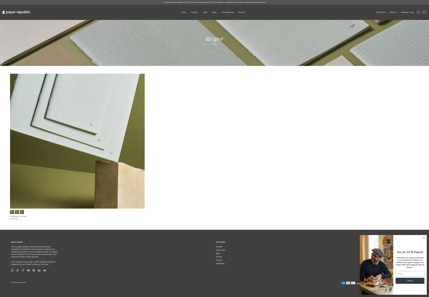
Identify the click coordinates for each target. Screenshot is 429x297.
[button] (424, 12)
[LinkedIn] (39, 270)
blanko (12, 212)
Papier (214, 12)
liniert (17, 212)
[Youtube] (28, 270)
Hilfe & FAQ (220, 250)
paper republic (21, 282)
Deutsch (393, 12)
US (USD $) (380, 12)
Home (184, 12)
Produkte (194, 12)
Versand (219, 260)
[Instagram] (12, 270)
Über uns (242, 12)
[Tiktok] (18, 270)
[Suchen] (418, 12)
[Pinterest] (34, 270)
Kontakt (219, 247)
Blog (218, 253)
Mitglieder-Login (407, 12)
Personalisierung (227, 12)
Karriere (219, 257)
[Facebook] (23, 270)
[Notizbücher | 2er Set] (77, 141)
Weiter (410, 281)
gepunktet (22, 212)
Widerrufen (220, 263)
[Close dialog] (424, 238)
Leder (205, 12)
